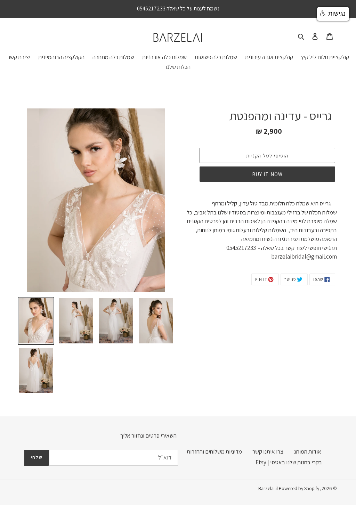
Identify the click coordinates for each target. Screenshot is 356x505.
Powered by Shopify (299, 488)
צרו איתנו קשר (267, 451)
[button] (333, 14)
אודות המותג (307, 451)
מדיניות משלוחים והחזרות (214, 451)
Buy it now (267, 174)
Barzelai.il (268, 488)
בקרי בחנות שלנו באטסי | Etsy (289, 462)
